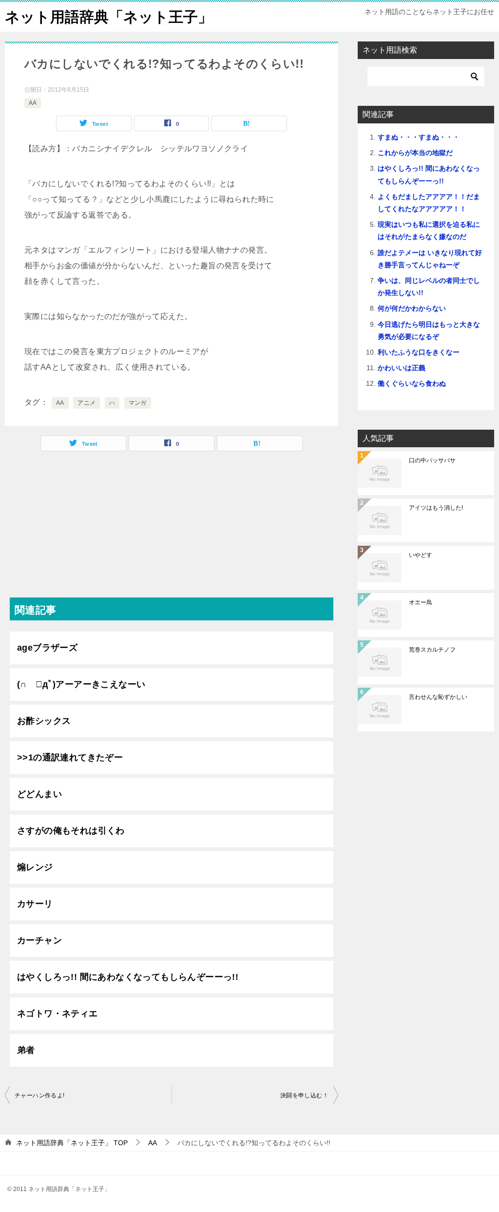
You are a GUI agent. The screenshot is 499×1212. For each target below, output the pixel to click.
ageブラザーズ (47, 648)
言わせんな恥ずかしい (438, 697)
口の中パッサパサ (432, 460)
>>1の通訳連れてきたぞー (70, 757)
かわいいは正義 (401, 368)
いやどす (420, 555)
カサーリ (35, 904)
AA (33, 102)
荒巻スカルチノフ (432, 649)
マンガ (138, 402)
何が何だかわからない (412, 308)
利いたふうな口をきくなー (419, 352)
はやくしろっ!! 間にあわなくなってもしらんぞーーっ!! (127, 977)
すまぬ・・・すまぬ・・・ (419, 137)
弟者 (26, 1050)
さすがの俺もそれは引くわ (71, 830)
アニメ (86, 402)
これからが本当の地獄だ (415, 153)
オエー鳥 (420, 602)
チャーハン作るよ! (40, 1095)
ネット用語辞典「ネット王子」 (108, 17)
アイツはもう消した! (436, 507)
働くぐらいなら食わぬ (412, 383)
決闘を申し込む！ (304, 1095)
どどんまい (39, 794)
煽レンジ (35, 867)
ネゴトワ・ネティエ (57, 1013)
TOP (72, 1143)
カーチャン (39, 940)
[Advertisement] (171, 529)
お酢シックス (44, 721)
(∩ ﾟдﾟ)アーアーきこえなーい (81, 684)
